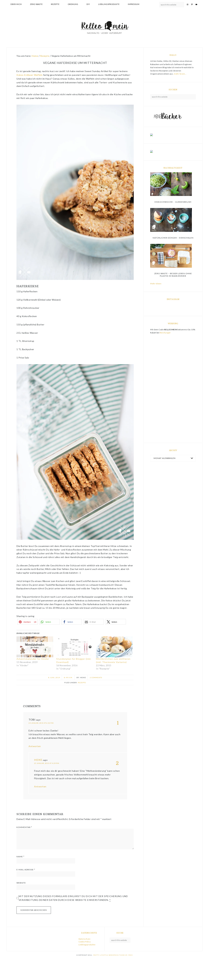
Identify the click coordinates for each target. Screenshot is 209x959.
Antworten (35, 746)
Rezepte (82, 683)
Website (21, 883)
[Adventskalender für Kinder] (34, 646)
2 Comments (96, 677)
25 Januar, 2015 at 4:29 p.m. (46, 763)
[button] (27, 622)
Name (20, 856)
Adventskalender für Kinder (32, 658)
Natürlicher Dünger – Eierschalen (173, 238)
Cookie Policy (85, 942)
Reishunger (165, 332)
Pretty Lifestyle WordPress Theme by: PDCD (113, 955)
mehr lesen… (180, 74)
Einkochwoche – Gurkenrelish (173, 202)
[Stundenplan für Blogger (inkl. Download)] (74, 646)
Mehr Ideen (155, 283)
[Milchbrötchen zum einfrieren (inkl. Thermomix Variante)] (114, 646)
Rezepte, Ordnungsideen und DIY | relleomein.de (104, 28)
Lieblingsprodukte (87, 945)
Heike (38, 759)
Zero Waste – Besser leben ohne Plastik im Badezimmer (173, 274)
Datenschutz (84, 939)
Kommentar (24, 827)
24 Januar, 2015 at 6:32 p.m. (41, 723)
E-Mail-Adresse (25, 869)
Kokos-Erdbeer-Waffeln (29, 75)
